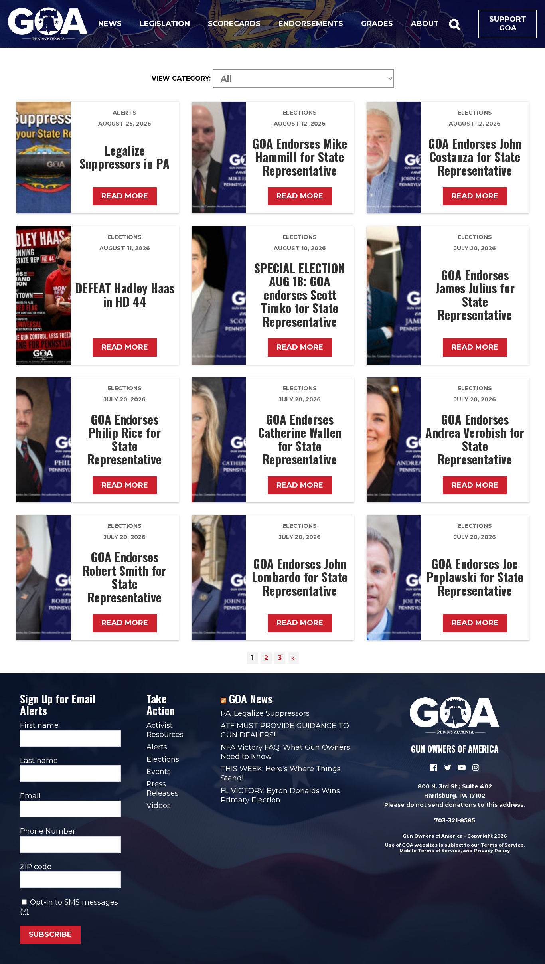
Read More (124, 196)
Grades (377, 23)
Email (30, 796)
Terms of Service (502, 845)
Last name (39, 760)
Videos (158, 805)
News (110, 23)
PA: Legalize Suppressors (265, 713)
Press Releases (162, 789)
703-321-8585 (454, 820)
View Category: (181, 78)
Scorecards (234, 23)
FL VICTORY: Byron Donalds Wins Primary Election (280, 795)
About (425, 23)
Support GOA (507, 23)
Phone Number (47, 831)
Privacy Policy (492, 850)
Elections (299, 112)
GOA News (250, 699)
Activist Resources (165, 730)
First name (39, 725)
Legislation (165, 23)
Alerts (124, 112)
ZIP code (35, 866)
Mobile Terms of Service (429, 850)
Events (158, 771)
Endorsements (310, 23)
